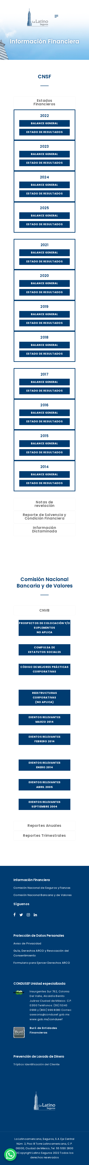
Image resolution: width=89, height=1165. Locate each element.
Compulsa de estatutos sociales (44, 649)
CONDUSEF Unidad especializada (39, 984)
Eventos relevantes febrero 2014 (44, 739)
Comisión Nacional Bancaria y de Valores (42, 895)
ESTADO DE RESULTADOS (44, 132)
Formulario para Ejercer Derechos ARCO (41, 963)
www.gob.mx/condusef (46, 1019)
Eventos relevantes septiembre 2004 (44, 804)
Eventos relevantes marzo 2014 (44, 719)
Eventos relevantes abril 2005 (44, 784)
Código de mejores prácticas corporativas (44, 669)
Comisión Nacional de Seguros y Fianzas (41, 888)
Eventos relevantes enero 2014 (44, 765)
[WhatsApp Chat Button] (10, 1154)
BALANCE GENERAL (44, 123)
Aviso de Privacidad (27, 943)
